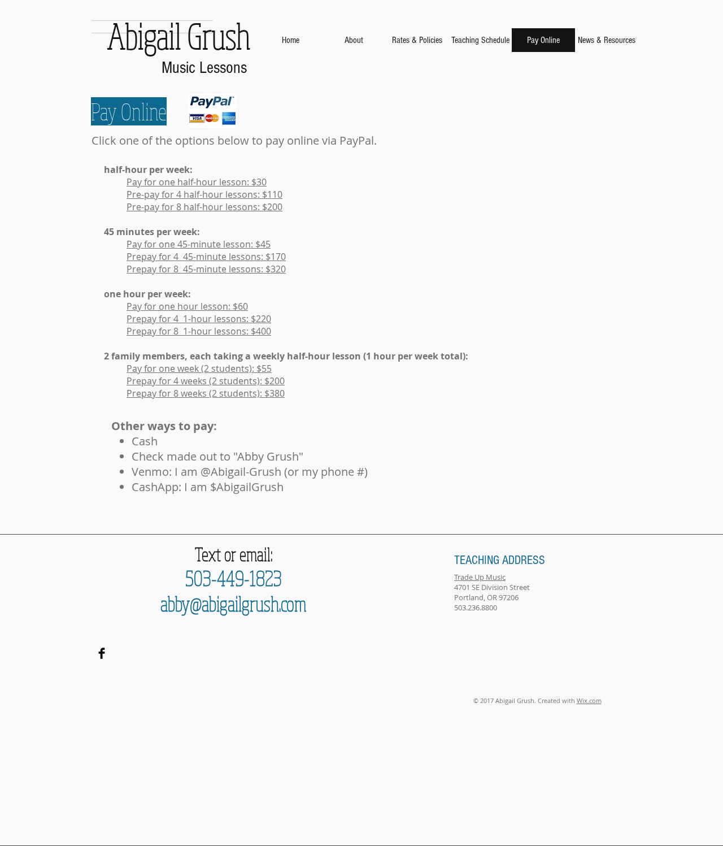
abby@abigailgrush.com (233, 603)
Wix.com (589, 700)
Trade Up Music (480, 577)
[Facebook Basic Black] (101, 653)
